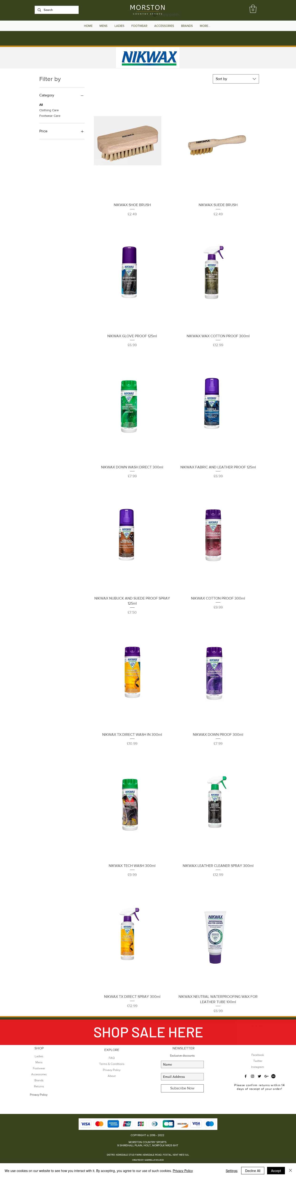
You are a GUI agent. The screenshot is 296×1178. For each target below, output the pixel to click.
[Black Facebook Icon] (246, 1076)
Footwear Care (49, 115)
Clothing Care (49, 110)
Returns (39, 1086)
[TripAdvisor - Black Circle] (273, 1076)
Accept (276, 1170)
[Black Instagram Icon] (252, 1076)
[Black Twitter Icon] (259, 1076)
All (41, 104)
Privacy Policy (183, 1170)
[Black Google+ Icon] (266, 1076)
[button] (253, 9)
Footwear (39, 1068)
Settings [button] (231, 1170)
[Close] (290, 1170)
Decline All (252, 1170)
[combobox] (236, 78)
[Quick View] (132, 144)
